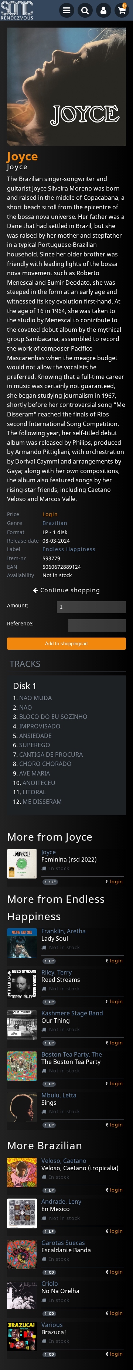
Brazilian (55, 522)
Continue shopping (69, 590)
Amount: (17, 605)
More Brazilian (44, 1145)
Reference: (20, 623)
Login (50, 514)
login (116, 881)
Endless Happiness (69, 549)
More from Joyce (50, 837)
